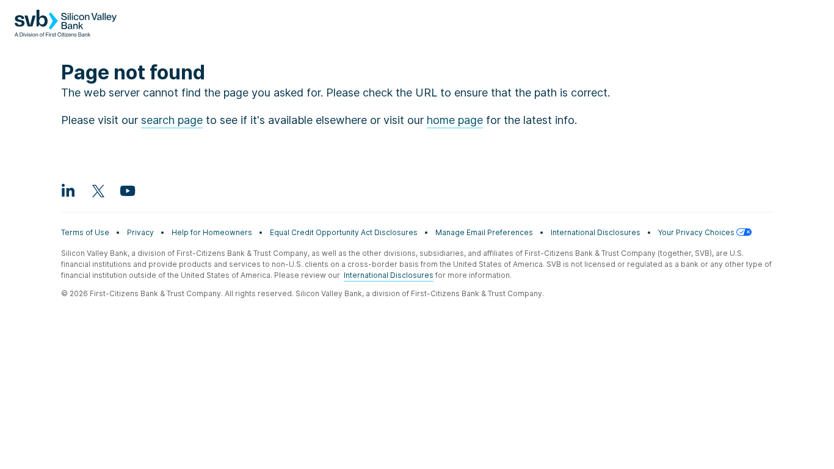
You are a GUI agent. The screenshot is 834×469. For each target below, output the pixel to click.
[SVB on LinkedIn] (68, 190)
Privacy (140, 232)
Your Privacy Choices (697, 232)
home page (455, 120)
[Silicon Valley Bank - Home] (66, 29)
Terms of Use (85, 232)
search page (172, 120)
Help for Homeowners (212, 232)
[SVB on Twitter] (97, 190)
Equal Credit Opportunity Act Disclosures (344, 232)
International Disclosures (595, 232)
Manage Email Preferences (484, 232)
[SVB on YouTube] (127, 190)
